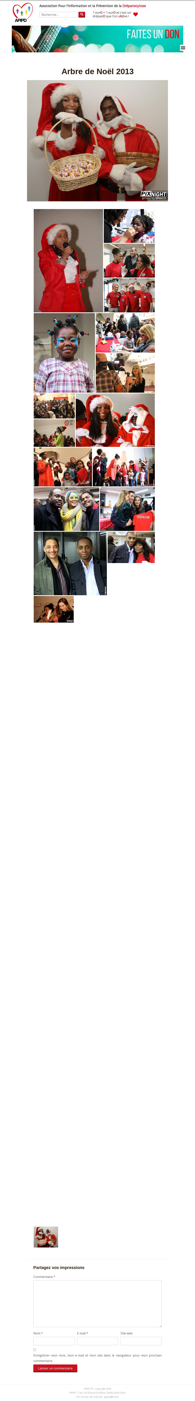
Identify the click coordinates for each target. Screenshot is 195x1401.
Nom (38, 1333)
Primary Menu (183, 48)
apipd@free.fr (111, 1397)
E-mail (82, 1333)
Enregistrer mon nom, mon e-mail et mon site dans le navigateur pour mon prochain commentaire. (97, 1358)
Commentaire (44, 1277)
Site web (127, 1333)
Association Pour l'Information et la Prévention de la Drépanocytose (23, 12)
